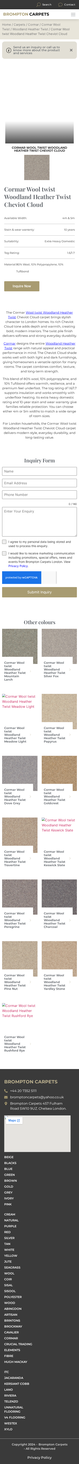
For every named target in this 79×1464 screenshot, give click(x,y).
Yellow (10, 1256)
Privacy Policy (18, 566)
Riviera (10, 1395)
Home (6, 25)
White (9, 1250)
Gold (8, 1186)
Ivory (9, 1198)
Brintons (12, 1320)
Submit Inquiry (39, 592)
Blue (8, 1169)
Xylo (8, 1429)
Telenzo (11, 1401)
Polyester (13, 1297)
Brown (10, 1181)
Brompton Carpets (53, 1444)
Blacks (10, 1163)
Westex (10, 1423)
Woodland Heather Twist (30, 29)
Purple (10, 1226)
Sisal (8, 1285)
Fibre (8, 1356)
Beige (8, 1157)
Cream (9, 1214)
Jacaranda (13, 1378)
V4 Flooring (14, 1417)
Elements (12, 1350)
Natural (11, 1220)
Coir (8, 1279)
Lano (8, 1390)
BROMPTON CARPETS (31, 1082)
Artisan (10, 1315)
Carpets (26, 14)
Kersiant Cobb (16, 1384)
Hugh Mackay (15, 1362)
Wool (9, 1273)
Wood (9, 1303)
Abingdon (12, 1309)
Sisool (10, 1291)
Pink (8, 1204)
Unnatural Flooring (13, 1409)
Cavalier (11, 1332)
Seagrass (12, 1267)
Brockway (13, 1326)
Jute (8, 1261)
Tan (7, 1244)
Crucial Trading (18, 1344)
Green (9, 1175)
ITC (6, 1372)
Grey (8, 1192)
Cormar (33, 25)
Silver (9, 1238)
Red (7, 1232)
